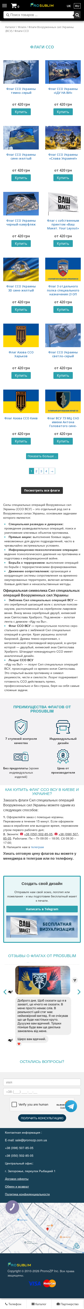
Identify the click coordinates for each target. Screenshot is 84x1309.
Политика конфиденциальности (27, 1194)
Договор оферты (16, 1178)
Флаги (22, 27)
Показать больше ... (42, 456)
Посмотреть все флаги (42, 490)
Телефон (14, 1304)
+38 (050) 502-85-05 (38, 834)
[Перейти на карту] (42, 1228)
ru (77, 6)
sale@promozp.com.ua (31, 1140)
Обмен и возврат (17, 1186)
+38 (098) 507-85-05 (19, 1148)
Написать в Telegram (42, 909)
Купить (21, 111)
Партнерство (69, 1304)
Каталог (10, 27)
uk (69, 6)
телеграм (37, 847)
